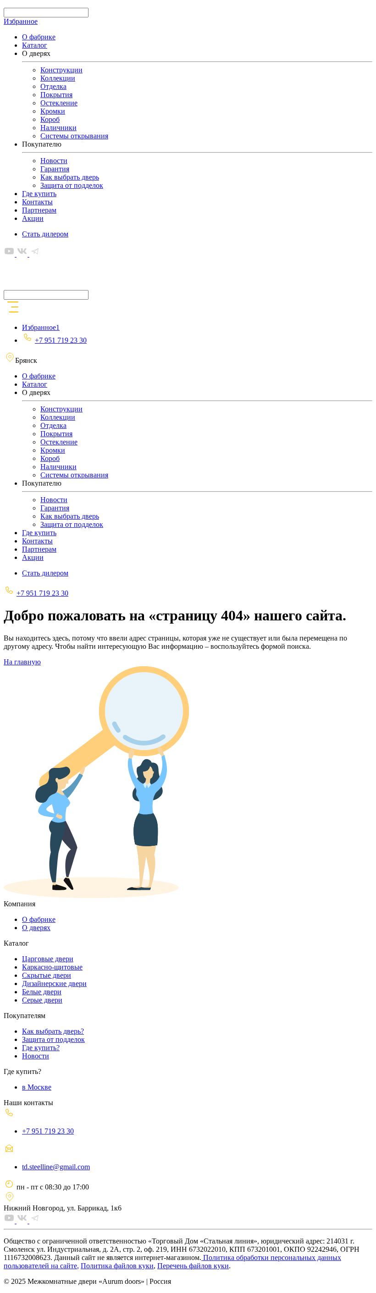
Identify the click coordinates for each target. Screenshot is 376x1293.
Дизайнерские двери (54, 983)
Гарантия (54, 169)
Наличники (58, 127)
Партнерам (39, 210)
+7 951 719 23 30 (61, 340)
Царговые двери (47, 959)
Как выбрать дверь (69, 177)
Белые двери (41, 992)
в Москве (36, 1087)
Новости (53, 160)
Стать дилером (45, 234)
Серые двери (42, 1000)
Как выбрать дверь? (53, 1031)
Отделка (53, 86)
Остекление (58, 103)
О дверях (36, 927)
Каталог (34, 45)
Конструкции (61, 70)
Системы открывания (74, 136)
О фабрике (38, 37)
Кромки (52, 111)
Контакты (37, 202)
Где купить (39, 193)
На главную (22, 662)
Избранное (21, 21)
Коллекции (57, 78)
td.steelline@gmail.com (56, 1167)
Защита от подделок (71, 185)
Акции (33, 218)
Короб (50, 119)
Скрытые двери (46, 975)
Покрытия (56, 95)
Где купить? (41, 1048)
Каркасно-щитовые (52, 967)
